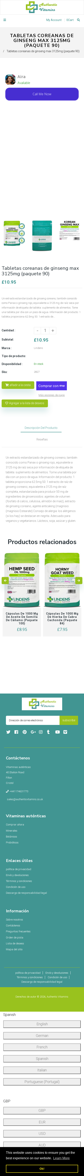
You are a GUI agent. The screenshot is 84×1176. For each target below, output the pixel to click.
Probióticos (12, 842)
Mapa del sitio (14, 949)
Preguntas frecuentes (18, 931)
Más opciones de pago (52, 395)
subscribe (68, 720)
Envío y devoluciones (17, 875)
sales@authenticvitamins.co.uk (25, 799)
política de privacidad (18, 869)
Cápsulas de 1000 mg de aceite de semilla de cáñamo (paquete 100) (22, 618)
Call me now (42, 94)
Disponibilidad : (12, 364)
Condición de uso (15, 886)
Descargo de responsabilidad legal (26, 892)
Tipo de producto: (14, 356)
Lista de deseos (15, 943)
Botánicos (11, 836)
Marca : (7, 348)
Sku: (5, 372)
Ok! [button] (42, 1168)
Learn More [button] (61, 1158)
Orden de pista (14, 937)
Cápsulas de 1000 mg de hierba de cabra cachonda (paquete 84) (62, 618)
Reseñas (42, 439)
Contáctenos (13, 925)
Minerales (11, 830)
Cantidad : (8, 330)
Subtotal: (8, 339)
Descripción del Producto (41, 427)
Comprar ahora (15, 824)
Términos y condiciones (19, 881)
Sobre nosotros (14, 919)
